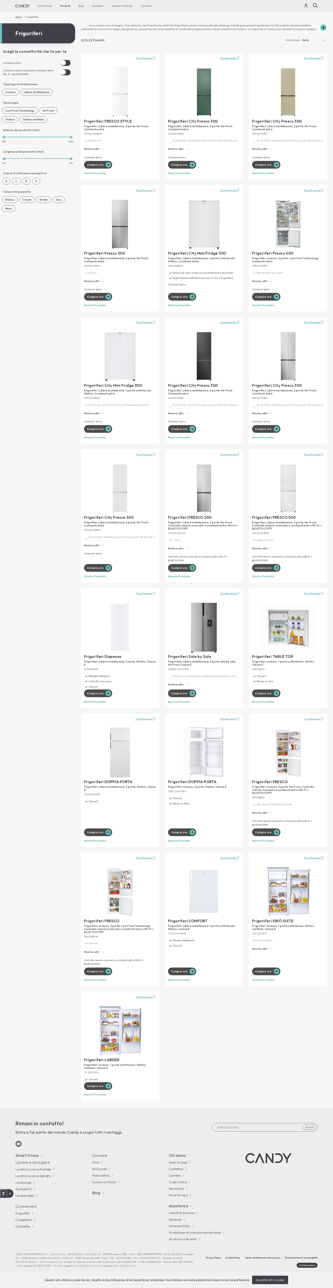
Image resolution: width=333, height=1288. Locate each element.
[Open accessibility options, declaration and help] (3, 1193)
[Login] (306, 6)
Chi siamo (146, 5)
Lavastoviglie (24, 1195)
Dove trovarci (178, 1195)
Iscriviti (309, 1127)
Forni (96, 1162)
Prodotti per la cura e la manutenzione (195, 1232)
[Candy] (22, 6)
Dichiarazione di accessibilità (301, 1257)
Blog (81, 5)
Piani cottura (100, 1175)
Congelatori (23, 1220)
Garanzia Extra (179, 1226)
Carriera (175, 1175)
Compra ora (95, 164)
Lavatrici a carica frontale (33, 1169)
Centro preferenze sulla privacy (262, 1257)
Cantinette (22, 1226)
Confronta (144, 58)
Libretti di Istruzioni (182, 1213)
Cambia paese (307, 1265)
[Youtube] (18, 1144)
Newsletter (176, 1188)
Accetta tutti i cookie (270, 1280)
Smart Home (45, 5)
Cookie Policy (232, 1257)
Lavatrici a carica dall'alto (33, 1176)
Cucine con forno (104, 1182)
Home (18, 17)
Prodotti (65, 5)
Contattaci (176, 1169)
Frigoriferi (22, 1213)
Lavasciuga (23, 1182)
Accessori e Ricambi (122, 5)
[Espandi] (323, 27)
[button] (120, 149)
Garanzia (175, 1219)
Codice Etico (178, 1182)
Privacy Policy (213, 1257)
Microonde (99, 1169)
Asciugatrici (23, 1189)
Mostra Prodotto (95, 173)
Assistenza (97, 5)
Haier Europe (178, 1162)
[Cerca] (315, 5)
